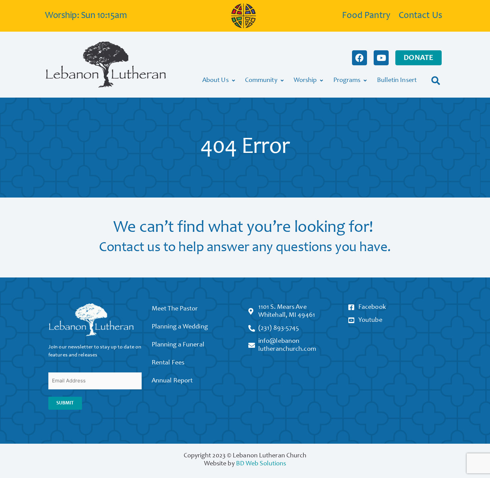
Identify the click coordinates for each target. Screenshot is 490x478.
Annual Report (172, 381)
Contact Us (420, 16)
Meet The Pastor (175, 309)
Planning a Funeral (178, 345)
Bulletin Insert (397, 80)
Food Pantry (366, 16)
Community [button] (261, 80)
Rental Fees (168, 363)
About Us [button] (215, 80)
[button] (436, 80)
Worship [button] (305, 80)
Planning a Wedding (180, 327)
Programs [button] (347, 80)
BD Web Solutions (261, 464)
